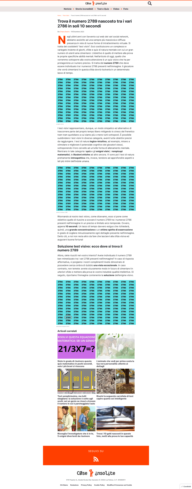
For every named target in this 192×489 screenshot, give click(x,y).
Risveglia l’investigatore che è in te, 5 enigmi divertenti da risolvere (76, 434)
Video (116, 9)
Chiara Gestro (65, 32)
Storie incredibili (84, 9)
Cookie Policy (99, 485)
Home (59, 15)
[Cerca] (150, 3)
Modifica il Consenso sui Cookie (119, 485)
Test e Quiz (103, 9)
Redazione (74, 485)
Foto (125, 9)
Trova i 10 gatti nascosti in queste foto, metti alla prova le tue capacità (114, 434)
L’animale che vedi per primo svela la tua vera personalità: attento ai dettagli (115, 363)
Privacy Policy (86, 485)
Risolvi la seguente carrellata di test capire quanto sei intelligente (114, 397)
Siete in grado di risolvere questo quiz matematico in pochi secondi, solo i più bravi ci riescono (75, 363)
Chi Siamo (64, 485)
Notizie (68, 9)
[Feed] (96, 459)
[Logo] (96, 3)
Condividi (187, 487)
